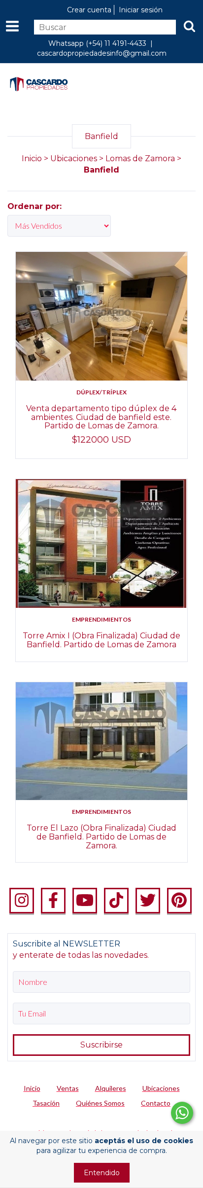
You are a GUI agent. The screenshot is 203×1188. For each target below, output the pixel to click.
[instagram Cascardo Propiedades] (21, 900)
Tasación (46, 1103)
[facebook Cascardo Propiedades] (53, 900)
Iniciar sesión (141, 9)
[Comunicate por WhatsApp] (182, 1113)
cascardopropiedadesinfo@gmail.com (102, 53)
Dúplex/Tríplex (101, 392)
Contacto (155, 1103)
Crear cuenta (89, 9)
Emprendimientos (101, 619)
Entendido (102, 1172)
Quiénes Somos (100, 1103)
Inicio (32, 158)
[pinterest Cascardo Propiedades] (179, 900)
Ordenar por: (34, 206)
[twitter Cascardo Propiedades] (147, 900)
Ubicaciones (73, 158)
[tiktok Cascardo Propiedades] (116, 900)
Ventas (68, 1088)
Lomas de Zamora (140, 158)
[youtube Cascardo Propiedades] (84, 900)
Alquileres (110, 1088)
